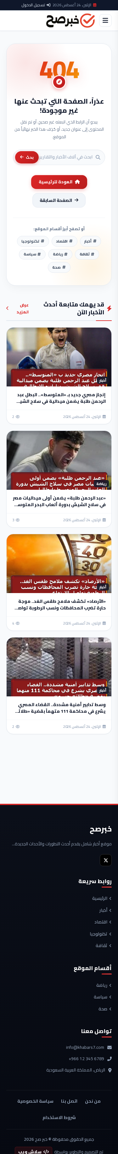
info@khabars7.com (85, 1047)
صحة (102, 1009)
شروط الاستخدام (59, 1117)
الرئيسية (99, 898)
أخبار (103, 910)
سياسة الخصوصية (35, 1101)
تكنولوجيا (98, 934)
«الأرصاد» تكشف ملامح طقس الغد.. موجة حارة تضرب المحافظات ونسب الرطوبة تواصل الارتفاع (60, 608)
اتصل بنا (69, 1101)
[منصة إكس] (106, 860)
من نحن (93, 1101)
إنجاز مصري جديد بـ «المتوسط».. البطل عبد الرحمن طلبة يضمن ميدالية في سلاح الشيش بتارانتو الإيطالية (60, 401)
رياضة (101, 985)
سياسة (100, 997)
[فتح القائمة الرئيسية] (105, 20)
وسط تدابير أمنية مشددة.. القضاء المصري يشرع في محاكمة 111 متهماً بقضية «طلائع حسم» (60, 711)
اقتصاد (100, 922)
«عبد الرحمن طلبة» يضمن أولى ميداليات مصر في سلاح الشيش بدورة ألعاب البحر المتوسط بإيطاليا (59, 504)
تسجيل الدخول (33, 5)
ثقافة (101, 946)
